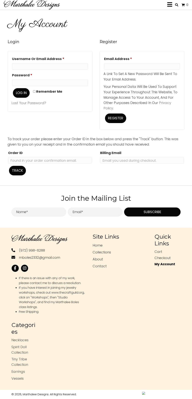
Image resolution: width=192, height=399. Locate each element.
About (98, 259)
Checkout (162, 257)
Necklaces (19, 340)
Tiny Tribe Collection (19, 362)
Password (30, 75)
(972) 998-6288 (32, 250)
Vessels (17, 378)
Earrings (18, 371)
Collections (102, 252)
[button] (152, 211)
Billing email (110, 152)
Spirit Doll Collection (19, 350)
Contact (100, 266)
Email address (126, 58)
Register (115, 118)
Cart (158, 251)
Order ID (15, 152)
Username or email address (46, 58)
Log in (21, 92)
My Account (164, 264)
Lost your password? (28, 103)
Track (17, 170)
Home (98, 245)
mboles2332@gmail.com (39, 257)
